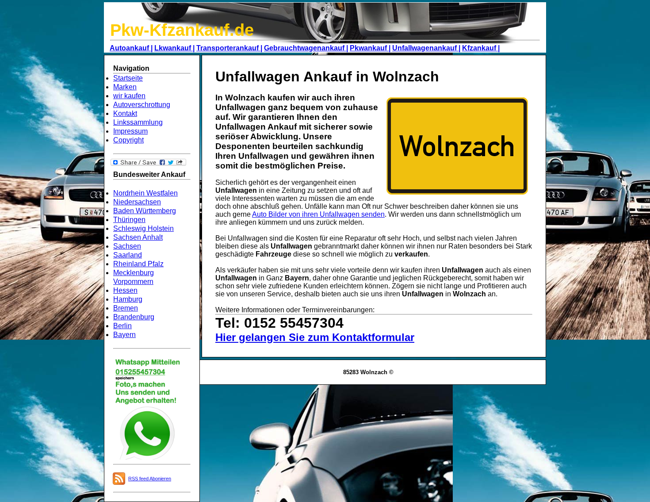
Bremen (125, 308)
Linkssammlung (138, 122)
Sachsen (127, 246)
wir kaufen (129, 96)
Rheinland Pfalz (138, 264)
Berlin (122, 326)
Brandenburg (133, 317)
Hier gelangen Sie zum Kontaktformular (314, 337)
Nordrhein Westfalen (145, 193)
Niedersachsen (137, 202)
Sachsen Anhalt (138, 237)
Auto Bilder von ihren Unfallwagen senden (318, 214)
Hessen (125, 290)
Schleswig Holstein (143, 228)
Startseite (128, 78)
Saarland (127, 255)
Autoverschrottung (141, 104)
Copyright (128, 140)
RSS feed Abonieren (149, 478)
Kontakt (125, 113)
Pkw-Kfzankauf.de (182, 30)
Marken (125, 87)
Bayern (124, 334)
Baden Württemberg (144, 211)
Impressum (130, 131)
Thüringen (129, 219)
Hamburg (127, 299)
